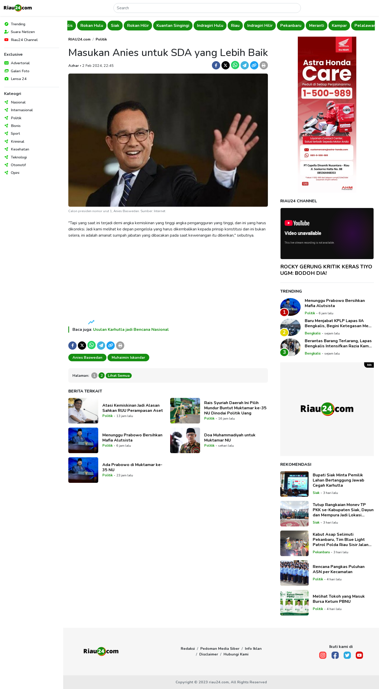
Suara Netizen (23, 31)
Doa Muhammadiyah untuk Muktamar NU (230, 437)
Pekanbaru (281, 25)
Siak (105, 25)
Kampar (329, 25)
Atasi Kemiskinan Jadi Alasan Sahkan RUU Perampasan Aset (132, 408)
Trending (18, 24)
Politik (16, 118)
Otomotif (18, 164)
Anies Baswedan (87, 357)
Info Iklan (253, 648)
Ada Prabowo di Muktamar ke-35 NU (132, 467)
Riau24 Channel (24, 39)
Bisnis (16, 125)
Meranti (306, 25)
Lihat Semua (119, 375)
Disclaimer (208, 654)
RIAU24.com (79, 39)
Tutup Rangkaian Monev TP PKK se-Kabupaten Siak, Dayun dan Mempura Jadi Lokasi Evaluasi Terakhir (343, 510)
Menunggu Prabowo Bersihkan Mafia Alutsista (132, 437)
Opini (15, 172)
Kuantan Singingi (163, 25)
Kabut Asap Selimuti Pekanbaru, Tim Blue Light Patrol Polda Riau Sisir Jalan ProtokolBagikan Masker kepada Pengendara (340, 539)
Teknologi (19, 157)
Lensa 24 (19, 78)
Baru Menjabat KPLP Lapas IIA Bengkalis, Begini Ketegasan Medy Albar (339, 323)
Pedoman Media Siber (220, 648)
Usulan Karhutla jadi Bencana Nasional (131, 329)
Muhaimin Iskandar (128, 357)
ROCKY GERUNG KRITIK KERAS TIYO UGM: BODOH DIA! (326, 269)
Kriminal (17, 141)
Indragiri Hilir (250, 25)
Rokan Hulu (82, 25)
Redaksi (188, 648)
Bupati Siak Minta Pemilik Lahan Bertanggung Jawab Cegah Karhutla (338, 480)
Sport (15, 133)
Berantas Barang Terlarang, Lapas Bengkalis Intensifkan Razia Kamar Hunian (339, 343)
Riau (225, 25)
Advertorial (20, 63)
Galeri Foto (20, 71)
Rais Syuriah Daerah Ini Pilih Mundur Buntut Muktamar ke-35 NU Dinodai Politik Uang (235, 408)
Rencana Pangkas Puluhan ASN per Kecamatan (339, 569)
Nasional (18, 102)
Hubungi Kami (236, 654)
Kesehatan (20, 149)
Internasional (22, 110)
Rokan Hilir (128, 25)
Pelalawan (355, 25)
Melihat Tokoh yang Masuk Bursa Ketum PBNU (339, 599)
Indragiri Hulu (200, 25)
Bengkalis (313, 333)
